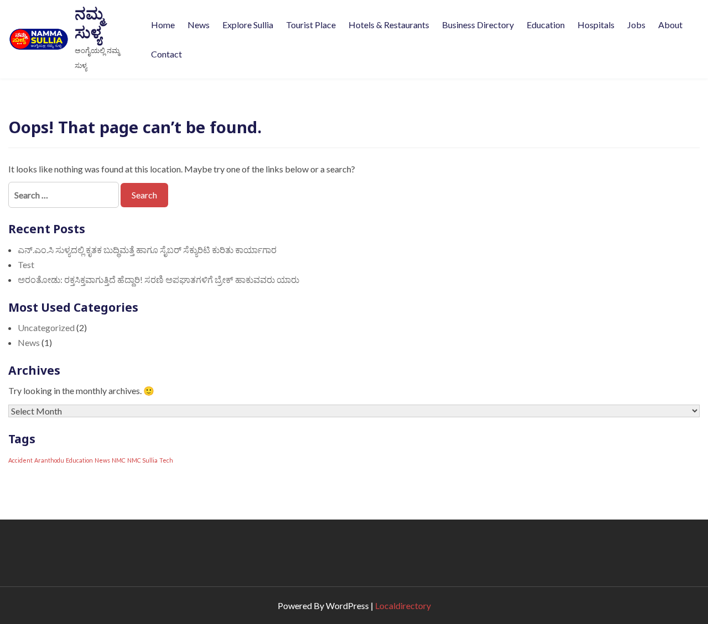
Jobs (636, 24)
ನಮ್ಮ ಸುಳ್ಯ (89, 22)
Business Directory (478, 24)
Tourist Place (311, 24)
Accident (20, 460)
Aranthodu (49, 460)
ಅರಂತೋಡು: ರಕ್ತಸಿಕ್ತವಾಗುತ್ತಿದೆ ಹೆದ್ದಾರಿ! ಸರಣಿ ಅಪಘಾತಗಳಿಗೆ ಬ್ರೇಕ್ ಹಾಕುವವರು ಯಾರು (158, 279)
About (670, 24)
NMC (119, 460)
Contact (166, 54)
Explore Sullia (247, 24)
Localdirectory (403, 605)
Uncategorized (46, 327)
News (199, 24)
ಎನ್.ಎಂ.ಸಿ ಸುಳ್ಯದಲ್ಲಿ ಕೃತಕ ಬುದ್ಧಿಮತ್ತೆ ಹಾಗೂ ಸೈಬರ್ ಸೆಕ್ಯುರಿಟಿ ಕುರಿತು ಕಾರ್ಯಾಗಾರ (147, 249)
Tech (166, 460)
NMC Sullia (142, 460)
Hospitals (596, 24)
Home (163, 24)
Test (26, 264)
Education (546, 24)
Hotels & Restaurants (388, 24)
